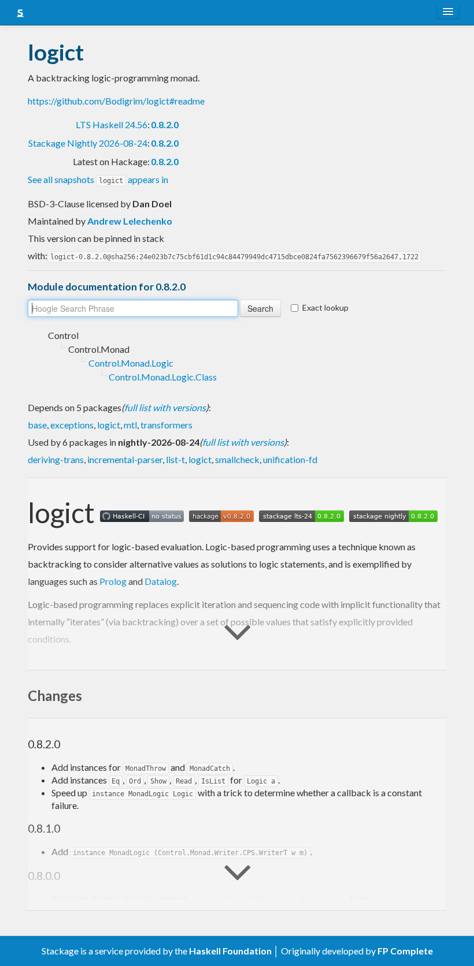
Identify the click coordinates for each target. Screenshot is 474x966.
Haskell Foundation (230, 950)
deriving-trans (56, 459)
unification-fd (290, 459)
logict (108, 424)
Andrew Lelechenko (129, 220)
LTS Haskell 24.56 (111, 124)
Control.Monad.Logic (130, 362)
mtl (130, 424)
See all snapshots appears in (98, 179)
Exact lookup (325, 307)
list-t (175, 459)
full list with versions (165, 407)
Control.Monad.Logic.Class (163, 376)
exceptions (72, 424)
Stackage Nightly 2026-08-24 (87, 142)
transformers (166, 424)
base (37, 424)
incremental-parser (124, 459)
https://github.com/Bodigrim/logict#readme (116, 100)
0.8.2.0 (165, 124)
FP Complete (405, 950)
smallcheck (237, 459)
